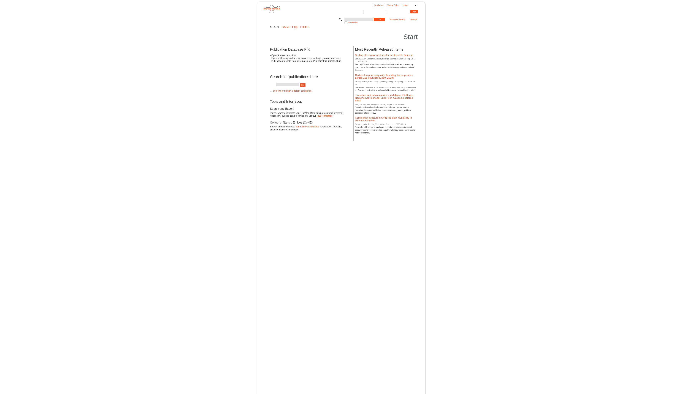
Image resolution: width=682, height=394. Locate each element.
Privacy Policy (392, 5)
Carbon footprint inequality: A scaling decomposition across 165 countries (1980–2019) (384, 76)
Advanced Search (397, 19)
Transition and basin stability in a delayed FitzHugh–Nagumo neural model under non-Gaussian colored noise (384, 98)
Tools (304, 27)
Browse (413, 19)
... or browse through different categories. (291, 90)
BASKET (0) (289, 27)
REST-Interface (324, 115)
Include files (353, 22)
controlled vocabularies (307, 126)
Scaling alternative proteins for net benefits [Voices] (383, 55)
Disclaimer (378, 5)
